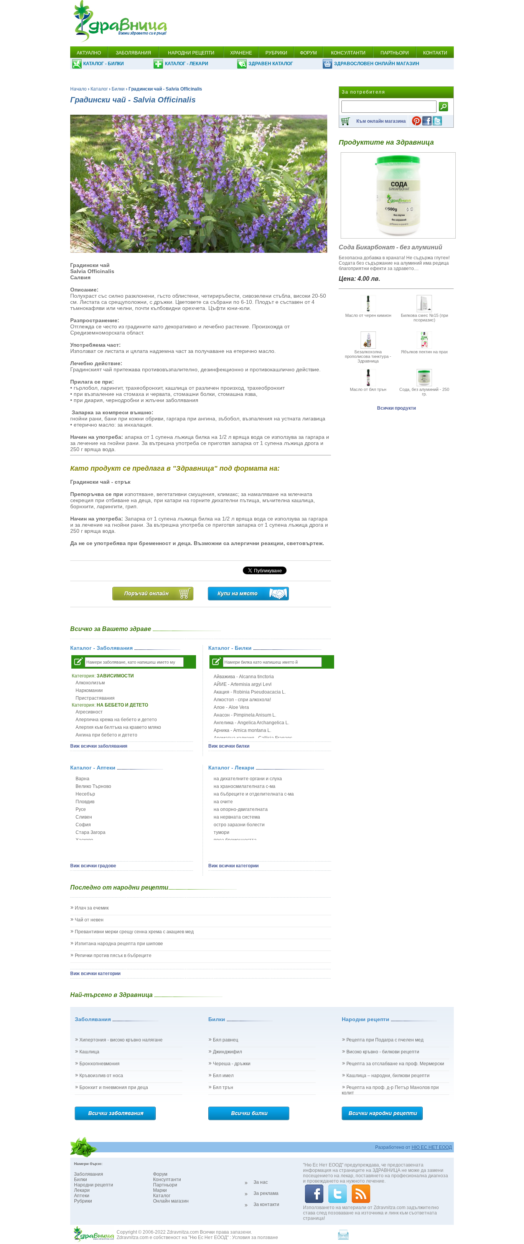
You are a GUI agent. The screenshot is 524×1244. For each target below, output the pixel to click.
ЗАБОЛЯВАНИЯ (133, 53)
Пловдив (85, 801)
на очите (223, 801)
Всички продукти (396, 408)
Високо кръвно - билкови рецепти (382, 1052)
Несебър (85, 794)
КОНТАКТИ (435, 53)
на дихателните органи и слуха (248, 778)
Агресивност (89, 712)
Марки (160, 1190)
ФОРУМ (308, 53)
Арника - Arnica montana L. (242, 730)
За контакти (266, 1204)
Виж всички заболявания (98, 746)
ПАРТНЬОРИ (395, 53)
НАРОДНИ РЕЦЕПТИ (191, 53)
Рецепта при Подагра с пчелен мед (384, 1040)
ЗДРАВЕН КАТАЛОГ (271, 63)
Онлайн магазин (171, 1201)
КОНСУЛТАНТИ (348, 53)
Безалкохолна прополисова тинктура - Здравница (368, 356)
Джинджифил (227, 1052)
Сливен (84, 817)
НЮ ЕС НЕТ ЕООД (432, 1147)
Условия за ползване (255, 1237)
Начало (78, 89)
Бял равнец (225, 1040)
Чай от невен (89, 920)
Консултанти (167, 1179)
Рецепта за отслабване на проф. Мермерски (395, 1063)
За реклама (266, 1193)
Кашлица (89, 1052)
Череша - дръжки (231, 1063)
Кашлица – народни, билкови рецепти (388, 1075)
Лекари (82, 1190)
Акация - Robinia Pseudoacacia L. (250, 692)
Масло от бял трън (368, 389)
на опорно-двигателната (241, 809)
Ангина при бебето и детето (106, 735)
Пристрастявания (95, 698)
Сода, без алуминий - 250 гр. (424, 391)
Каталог (99, 89)
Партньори (165, 1185)
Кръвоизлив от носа (101, 1075)
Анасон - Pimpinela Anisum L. (245, 715)
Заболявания (88, 1174)
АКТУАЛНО (89, 53)
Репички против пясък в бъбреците (113, 955)
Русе (81, 809)
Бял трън (223, 1087)
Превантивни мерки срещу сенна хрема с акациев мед (134, 931)
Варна (82, 778)
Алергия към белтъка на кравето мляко (118, 727)
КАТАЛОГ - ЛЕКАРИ (186, 63)
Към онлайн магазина (381, 121)
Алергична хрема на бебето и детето (116, 719)
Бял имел (223, 1075)
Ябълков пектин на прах (424, 351)
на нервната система (237, 817)
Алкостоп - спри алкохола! (242, 699)
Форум (160, 1174)
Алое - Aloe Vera (231, 707)
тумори (221, 832)
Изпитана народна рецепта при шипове (119, 943)
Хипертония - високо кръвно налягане (121, 1040)
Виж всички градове (93, 865)
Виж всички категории (233, 865)
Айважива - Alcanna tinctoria (244, 676)
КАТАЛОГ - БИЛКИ (103, 63)
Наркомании (89, 690)
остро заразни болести (239, 824)
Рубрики (83, 1201)
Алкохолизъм (90, 682)
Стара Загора (90, 832)
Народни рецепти (93, 1185)
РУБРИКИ (276, 53)
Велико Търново (93, 786)
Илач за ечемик (92, 908)
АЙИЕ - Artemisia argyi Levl (243, 684)
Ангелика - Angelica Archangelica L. (251, 722)
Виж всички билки (228, 746)
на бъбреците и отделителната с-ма (254, 794)
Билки (118, 89)
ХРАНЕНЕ (241, 53)
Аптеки (81, 1195)
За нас (261, 1182)
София (83, 824)
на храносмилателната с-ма (244, 786)
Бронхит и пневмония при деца (113, 1087)
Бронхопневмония (99, 1063)
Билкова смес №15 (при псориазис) (424, 317)
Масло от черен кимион (368, 315)
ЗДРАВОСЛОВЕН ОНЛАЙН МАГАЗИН (376, 63)
